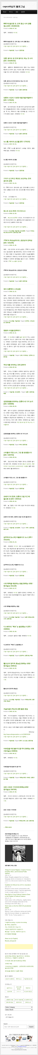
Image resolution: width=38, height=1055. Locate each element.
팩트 (5, 393)
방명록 (23, 12)
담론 (20, 89)
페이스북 (6, 529)
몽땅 (17, 12)
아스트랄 (11, 231)
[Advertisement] (19, 946)
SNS (27, 527)
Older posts (8, 827)
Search (5, 1024)
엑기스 (11, 12)
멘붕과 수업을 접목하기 (12, 330)
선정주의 (21, 655)
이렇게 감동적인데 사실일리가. (14, 929)
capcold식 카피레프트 (24, 1045)
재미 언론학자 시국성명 (12, 289)
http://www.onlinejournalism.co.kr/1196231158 (17, 734)
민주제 (27, 321)
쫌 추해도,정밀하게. (11, 924)
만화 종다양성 (9, 1002)
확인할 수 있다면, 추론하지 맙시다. (15, 931)
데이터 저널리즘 (19, 999)
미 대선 (10, 337)
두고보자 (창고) (28, 991)
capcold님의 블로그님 (14, 6)
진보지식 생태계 (10, 978)
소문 (27, 820)
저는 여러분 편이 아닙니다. (13, 927)
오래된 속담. (8, 963)
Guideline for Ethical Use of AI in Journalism (18, 885)
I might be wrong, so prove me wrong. (16, 922)
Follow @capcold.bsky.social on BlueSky (19, 1049)
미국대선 (25, 355)
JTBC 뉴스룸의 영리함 (15, 261)
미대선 (32, 231)
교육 (21, 355)
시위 (5, 618)
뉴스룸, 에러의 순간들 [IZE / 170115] (17, 141)
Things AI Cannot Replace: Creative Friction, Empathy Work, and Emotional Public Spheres (18, 871)
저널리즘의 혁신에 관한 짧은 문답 (16, 709)
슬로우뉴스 (9, 988)
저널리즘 (11, 50)
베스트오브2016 (12, 217)
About (4, 12)
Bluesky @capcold (10, 941)
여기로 (15, 32)
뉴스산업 (25, 740)
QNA (20, 740)
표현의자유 (19, 1002)
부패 (20, 444)
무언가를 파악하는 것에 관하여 (15, 365)
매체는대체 (31, 617)
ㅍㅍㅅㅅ (19, 991)
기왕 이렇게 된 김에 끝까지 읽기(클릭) (16, 46)
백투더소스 (19, 978)
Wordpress (13, 1045)
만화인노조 (28, 1002)
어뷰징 (28, 777)
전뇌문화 (22, 231)
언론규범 (21, 50)
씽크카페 (9, 991)
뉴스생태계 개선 (28, 999)
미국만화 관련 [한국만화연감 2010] (15, 960)
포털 (6, 779)
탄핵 (20, 232)
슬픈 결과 (23, 337)
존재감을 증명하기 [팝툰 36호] (14, 971)
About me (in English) (11, 938)
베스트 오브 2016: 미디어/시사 (15, 211)
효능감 (8, 701)
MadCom (28, 988)
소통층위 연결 (9, 999)
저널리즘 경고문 (28, 978)
